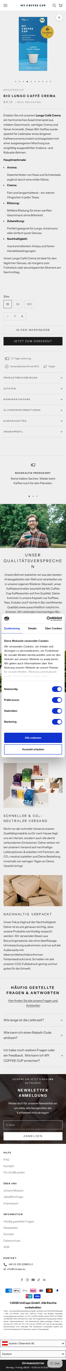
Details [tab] (32, 628)
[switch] (57, 700)
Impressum (11, 1203)
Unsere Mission (14, 1190)
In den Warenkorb (33, 330)
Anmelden (33, 1136)
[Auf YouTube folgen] (33, 1280)
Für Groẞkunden (14, 1172)
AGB (6, 1247)
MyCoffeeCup (14, 90)
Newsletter (11, 1227)
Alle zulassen (33, 737)
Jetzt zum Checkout (33, 341)
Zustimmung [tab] (12, 628)
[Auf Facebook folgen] (22, 1280)
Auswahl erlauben (33, 749)
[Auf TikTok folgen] (38, 1280)
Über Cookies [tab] (53, 628)
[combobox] (33, 1343)
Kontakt (9, 1166)
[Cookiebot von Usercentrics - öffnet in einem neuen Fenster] (47, 619)
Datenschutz (12, 1240)
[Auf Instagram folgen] (27, 1280)
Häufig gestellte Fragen (19, 1221)
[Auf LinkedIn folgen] (44, 1280)
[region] (33, 476)
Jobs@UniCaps (13, 1197)
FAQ (6, 1159)
